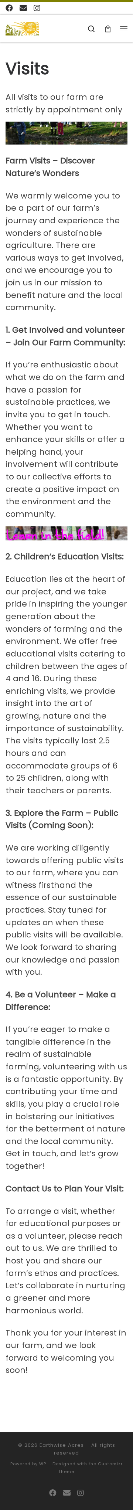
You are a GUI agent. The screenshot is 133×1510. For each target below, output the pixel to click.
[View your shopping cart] (108, 28)
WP (42, 1464)
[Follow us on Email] (23, 8)
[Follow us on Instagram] (37, 8)
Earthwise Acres (62, 1445)
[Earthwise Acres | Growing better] (22, 28)
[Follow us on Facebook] (9, 8)
